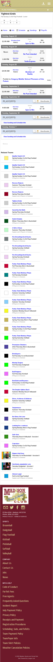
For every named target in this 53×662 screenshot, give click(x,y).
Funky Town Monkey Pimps (21, 264)
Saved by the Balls (18, 210)
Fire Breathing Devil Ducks (21, 237)
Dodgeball (7, 530)
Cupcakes (15, 443)
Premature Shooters (19, 345)
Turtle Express (29, 61)
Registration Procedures (14, 624)
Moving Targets (17, 363)
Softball (6, 548)
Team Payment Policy (13, 633)
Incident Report (10, 605)
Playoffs (44, 30)
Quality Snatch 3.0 (18, 165)
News (5, 577)
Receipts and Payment (13, 619)
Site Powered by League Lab (26, 658)
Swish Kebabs (17, 219)
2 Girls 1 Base (17, 228)
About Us (7, 563)
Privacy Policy (8, 516)
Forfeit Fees (8, 591)
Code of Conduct (10, 587)
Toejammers (16, 408)
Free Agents (8, 596)
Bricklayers (16, 354)
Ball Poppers (16, 372)
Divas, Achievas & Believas (22, 399)
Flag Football (9, 10)
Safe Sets (15, 435)
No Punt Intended (30, 54)
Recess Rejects (17, 183)
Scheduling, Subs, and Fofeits (16, 629)
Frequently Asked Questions (16, 601)
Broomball (7, 525)
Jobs (5, 572)
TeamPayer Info (10, 638)
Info (13, 30)
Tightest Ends (17, 201)
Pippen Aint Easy (18, 453)
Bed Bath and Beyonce (20, 381)
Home (5, 30)
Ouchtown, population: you (21, 464)
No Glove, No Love (18, 417)
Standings (33, 30)
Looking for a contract (20, 426)
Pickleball (7, 544)
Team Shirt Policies (12, 643)
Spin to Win (29, 43)
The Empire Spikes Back (20, 390)
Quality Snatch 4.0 (18, 156)
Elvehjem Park (15, 40)
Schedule (22, 30)
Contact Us (8, 567)
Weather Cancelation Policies (16, 647)
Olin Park (15, 51)
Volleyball (7, 553)
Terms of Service (20, 516)
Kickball (6, 539)
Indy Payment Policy (12, 610)
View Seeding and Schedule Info (15, 123)
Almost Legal (16, 474)
